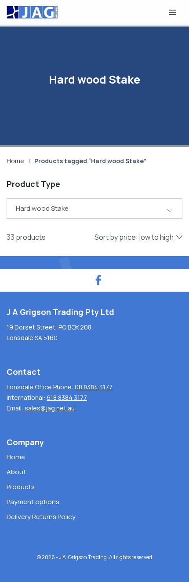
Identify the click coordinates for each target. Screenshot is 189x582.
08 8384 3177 (94, 387)
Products (21, 486)
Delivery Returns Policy (41, 516)
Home (15, 161)
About (16, 471)
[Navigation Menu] (172, 12)
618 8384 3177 (67, 397)
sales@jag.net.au (50, 408)
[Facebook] (98, 280)
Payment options (33, 501)
